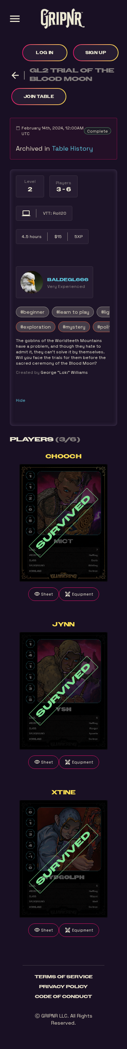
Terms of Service (64, 977)
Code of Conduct (63, 996)
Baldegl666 (68, 280)
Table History (72, 148)
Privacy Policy (63, 987)
